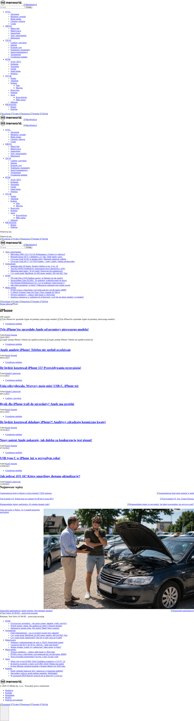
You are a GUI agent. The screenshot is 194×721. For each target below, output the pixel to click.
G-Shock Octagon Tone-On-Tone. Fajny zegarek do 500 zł (35, 292)
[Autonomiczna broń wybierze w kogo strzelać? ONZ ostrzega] (175, 493)
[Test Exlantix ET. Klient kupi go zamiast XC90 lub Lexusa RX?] (177, 499)
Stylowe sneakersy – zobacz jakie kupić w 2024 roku (33, 295)
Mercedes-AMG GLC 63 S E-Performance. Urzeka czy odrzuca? (38, 254)
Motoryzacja (16, 31)
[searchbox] (12, 7)
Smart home (16, 71)
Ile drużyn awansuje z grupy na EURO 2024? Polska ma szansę (37, 664)
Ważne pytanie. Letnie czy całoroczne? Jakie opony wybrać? (36, 647)
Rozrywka (15, 90)
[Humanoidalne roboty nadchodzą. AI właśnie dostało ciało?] (160, 504)
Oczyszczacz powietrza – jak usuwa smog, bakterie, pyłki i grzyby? (39, 623)
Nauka (13, 78)
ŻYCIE (8, 76)
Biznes (13, 107)
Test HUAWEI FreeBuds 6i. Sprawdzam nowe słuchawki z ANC (38, 268)
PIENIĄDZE (10, 104)
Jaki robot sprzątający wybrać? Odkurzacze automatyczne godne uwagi (40, 285)
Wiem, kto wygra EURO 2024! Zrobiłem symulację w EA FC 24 (38, 661)
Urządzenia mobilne (19, 57)
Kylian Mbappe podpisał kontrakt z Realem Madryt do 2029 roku (38, 666)
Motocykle (15, 28)
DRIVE (8, 26)
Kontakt (8, 693)
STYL (8, 12)
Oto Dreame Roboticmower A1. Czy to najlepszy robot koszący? (38, 283)
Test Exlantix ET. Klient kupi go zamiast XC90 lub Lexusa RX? (27, 499)
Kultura (14, 83)
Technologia (10, 630)
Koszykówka (21, 97)
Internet (14, 45)
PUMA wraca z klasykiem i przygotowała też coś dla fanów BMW (38, 290)
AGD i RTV (16, 62)
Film (18, 85)
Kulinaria (14, 64)
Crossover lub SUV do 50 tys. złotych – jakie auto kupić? (35, 645)
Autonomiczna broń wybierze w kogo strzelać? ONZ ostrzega (26, 493)
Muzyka (19, 88)
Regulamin (9, 695)
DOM (7, 59)
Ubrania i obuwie (18, 21)
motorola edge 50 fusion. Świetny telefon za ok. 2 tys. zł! (34, 266)
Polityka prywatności (14, 700)
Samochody (15, 33)
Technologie (16, 54)
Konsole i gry (16, 47)
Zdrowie (14, 102)
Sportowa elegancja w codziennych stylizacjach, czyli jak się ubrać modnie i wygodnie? (47, 297)
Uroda (13, 24)
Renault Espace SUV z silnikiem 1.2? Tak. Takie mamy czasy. (37, 257)
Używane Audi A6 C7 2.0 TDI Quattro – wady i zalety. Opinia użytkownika (43, 261)
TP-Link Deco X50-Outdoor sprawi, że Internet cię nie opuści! (37, 278)
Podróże (14, 92)
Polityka (14, 109)
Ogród (13, 69)
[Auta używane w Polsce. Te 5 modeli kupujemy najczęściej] (119, 559)
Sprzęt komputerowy (19, 52)
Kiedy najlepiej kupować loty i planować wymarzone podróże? (37, 671)
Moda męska (16, 19)
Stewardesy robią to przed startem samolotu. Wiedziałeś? (34, 673)
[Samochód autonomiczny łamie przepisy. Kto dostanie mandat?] (182, 611)
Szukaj (28, 7)
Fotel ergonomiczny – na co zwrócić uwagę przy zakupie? (35, 633)
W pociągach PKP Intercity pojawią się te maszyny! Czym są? (36, 676)
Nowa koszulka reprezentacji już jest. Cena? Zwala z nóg (34, 657)
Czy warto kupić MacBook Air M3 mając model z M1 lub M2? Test (39, 273)
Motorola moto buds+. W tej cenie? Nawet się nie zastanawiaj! (37, 271)
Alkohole (14, 81)
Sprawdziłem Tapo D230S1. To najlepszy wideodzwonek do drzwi (39, 280)
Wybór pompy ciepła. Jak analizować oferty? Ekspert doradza (36, 626)
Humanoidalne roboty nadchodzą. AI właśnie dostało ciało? (25, 504)
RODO (8, 697)
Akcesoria (15, 14)
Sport (13, 95)
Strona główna (6, 304)
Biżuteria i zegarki (18, 16)
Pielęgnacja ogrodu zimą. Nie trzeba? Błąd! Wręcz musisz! (35, 628)
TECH (8, 40)
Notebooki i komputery (20, 50)
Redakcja (9, 690)
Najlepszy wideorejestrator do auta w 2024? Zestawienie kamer (37, 642)
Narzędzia (15, 66)
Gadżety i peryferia (19, 43)
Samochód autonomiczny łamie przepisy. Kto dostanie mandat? (26, 611)
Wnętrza (14, 73)
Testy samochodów (19, 35)
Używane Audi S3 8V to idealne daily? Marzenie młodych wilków (38, 259)
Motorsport (15, 38)
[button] (4, 713)
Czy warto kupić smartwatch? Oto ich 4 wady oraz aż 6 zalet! (36, 638)
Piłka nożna (21, 100)
